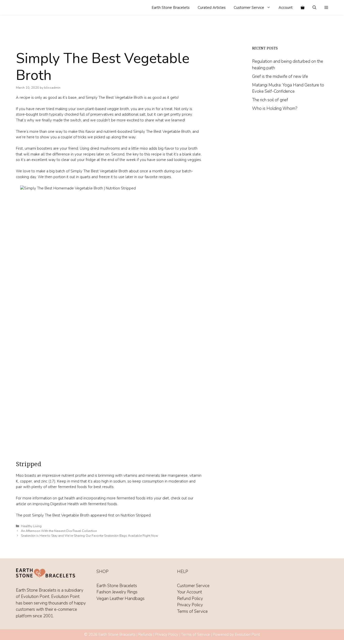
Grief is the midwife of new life (280, 76)
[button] (326, 7)
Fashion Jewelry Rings (116, 592)
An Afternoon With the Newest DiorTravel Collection (59, 531)
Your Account (189, 592)
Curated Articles (212, 7)
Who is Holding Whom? (274, 108)
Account (286, 7)
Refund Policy (190, 598)
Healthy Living (31, 526)
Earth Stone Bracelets (171, 7)
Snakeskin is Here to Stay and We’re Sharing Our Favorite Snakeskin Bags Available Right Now (89, 535)
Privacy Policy (190, 605)
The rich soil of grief (270, 100)
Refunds (145, 634)
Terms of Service (192, 611)
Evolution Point (247, 634)
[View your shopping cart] (302, 7)
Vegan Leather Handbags (120, 598)
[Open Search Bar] (314, 7)
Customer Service (249, 7)
